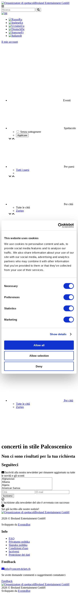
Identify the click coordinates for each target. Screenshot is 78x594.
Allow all (39, 345)
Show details (58, 334)
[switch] (68, 297)
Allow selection (39, 355)
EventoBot (24, 524)
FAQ (12, 538)
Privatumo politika (19, 541)
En (21, 22)
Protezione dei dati (19, 554)
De (22, 29)
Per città (68, 400)
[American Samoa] (27, 488)
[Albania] (27, 482)
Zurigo (20, 210)
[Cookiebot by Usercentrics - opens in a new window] (58, 225)
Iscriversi (8, 495)
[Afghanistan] (27, 479)
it (6, 13)
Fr (22, 32)
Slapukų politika (18, 545)
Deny (39, 366)
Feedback (7, 581)
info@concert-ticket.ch (17, 568)
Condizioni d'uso (18, 548)
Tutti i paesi (22, 169)
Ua (22, 25)
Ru (20, 19)
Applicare (22, 135)
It (21, 35)
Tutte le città (23, 403)
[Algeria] (27, 485)
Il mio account (9, 41)
